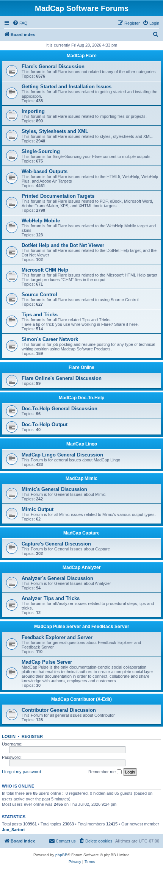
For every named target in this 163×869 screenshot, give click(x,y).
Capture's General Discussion (56, 544)
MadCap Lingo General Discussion (62, 455)
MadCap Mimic (81, 478)
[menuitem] (20, 23)
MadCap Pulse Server (47, 662)
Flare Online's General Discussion (62, 378)
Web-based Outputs (44, 171)
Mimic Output (37, 509)
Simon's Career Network (50, 339)
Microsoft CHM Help (45, 270)
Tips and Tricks (40, 314)
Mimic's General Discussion (54, 489)
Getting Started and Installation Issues (66, 86)
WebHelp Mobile (41, 221)
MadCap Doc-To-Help (81, 397)
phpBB (61, 855)
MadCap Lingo (81, 444)
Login (9, 736)
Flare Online (81, 367)
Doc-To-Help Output (44, 424)
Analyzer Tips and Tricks (51, 598)
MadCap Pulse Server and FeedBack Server (81, 626)
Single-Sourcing (41, 151)
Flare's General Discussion (53, 66)
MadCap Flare (82, 55)
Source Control (39, 294)
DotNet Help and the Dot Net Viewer (63, 245)
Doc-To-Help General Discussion (59, 408)
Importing (33, 111)
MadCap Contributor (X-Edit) (81, 699)
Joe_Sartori (13, 829)
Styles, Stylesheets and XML (55, 131)
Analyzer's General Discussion (57, 578)
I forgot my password (21, 771)
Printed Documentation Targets (58, 196)
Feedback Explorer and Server (57, 637)
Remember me (102, 771)
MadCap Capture (81, 533)
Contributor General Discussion (59, 710)
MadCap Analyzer (82, 567)
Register (32, 736)
